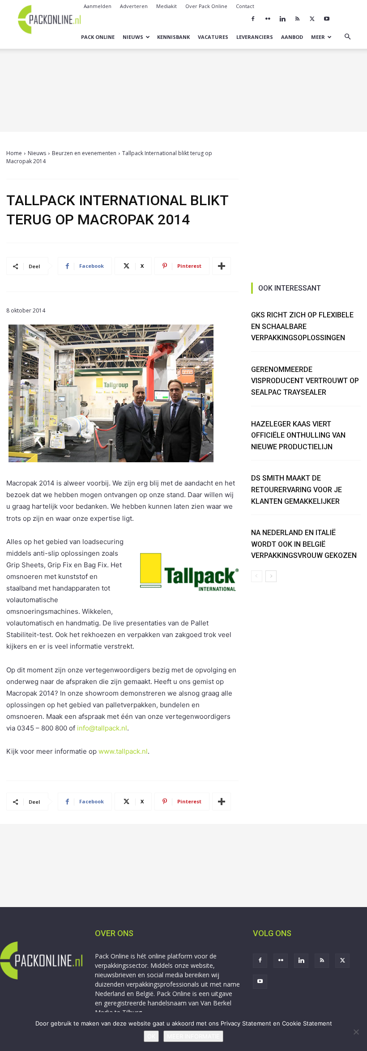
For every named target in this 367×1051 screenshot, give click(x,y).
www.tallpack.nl (123, 751)
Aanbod (292, 37)
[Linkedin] (282, 19)
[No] (355, 1031)
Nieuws (133, 37)
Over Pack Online (206, 6)
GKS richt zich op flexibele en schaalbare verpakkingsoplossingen (302, 326)
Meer (318, 37)
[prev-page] (256, 576)
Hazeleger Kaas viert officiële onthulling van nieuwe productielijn (298, 435)
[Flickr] (267, 19)
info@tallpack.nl (102, 728)
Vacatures (213, 37)
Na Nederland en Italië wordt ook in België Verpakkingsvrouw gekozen (304, 544)
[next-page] (271, 576)
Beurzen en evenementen (84, 153)
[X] (312, 19)
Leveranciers (254, 37)
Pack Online (98, 37)
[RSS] (297, 19)
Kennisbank (173, 37)
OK (151, 1036)
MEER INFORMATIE (193, 1036)
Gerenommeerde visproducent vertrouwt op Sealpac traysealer (305, 381)
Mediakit (166, 6)
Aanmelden (97, 6)
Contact (245, 6)
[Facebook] (253, 19)
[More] (221, 266)
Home (14, 153)
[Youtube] (326, 19)
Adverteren (134, 6)
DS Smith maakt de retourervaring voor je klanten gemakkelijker (296, 489)
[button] (347, 37)
